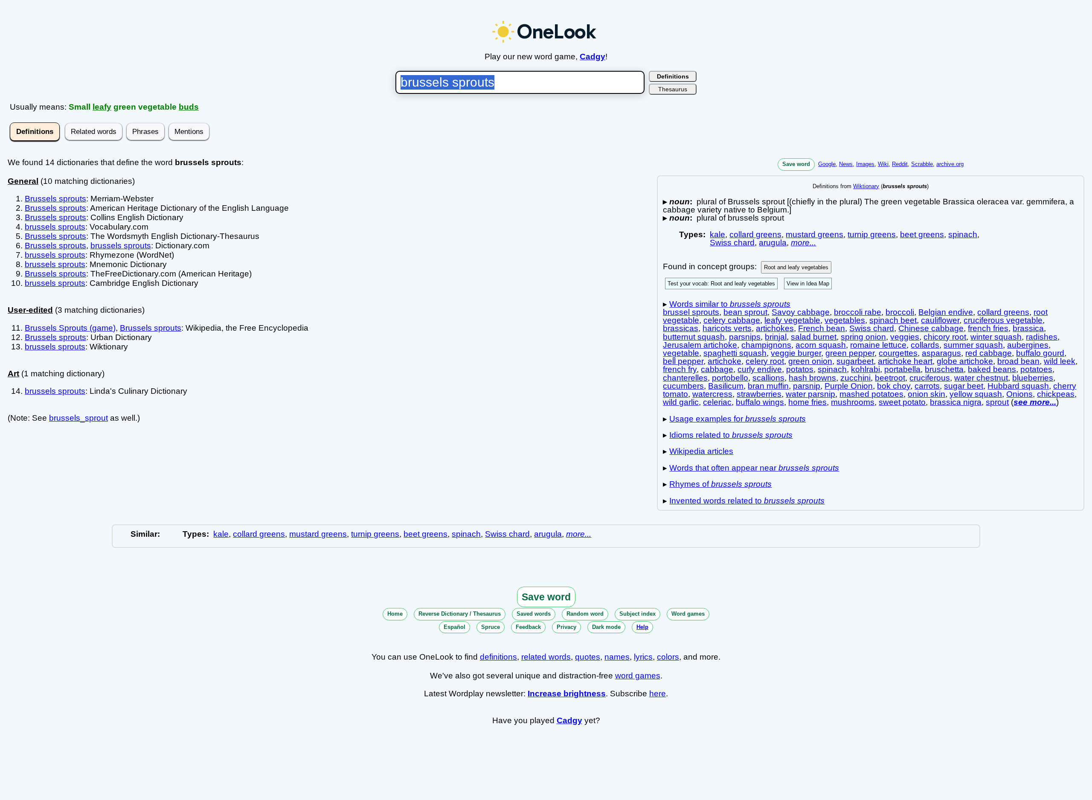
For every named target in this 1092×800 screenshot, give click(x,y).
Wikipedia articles (701, 451)
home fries (807, 402)
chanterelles (685, 377)
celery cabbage (731, 320)
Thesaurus (672, 89)
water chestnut (981, 377)
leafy (102, 106)
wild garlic (681, 402)
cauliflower (940, 320)
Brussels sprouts (55, 198)
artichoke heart (905, 361)
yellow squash (976, 394)
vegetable (681, 353)
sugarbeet (855, 361)
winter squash (996, 336)
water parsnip (810, 394)
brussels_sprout (78, 417)
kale (717, 234)
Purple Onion (849, 385)
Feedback (528, 627)
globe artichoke (965, 361)
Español (454, 627)
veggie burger (796, 353)
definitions (498, 656)
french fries (988, 328)
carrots (927, 385)
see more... (1035, 402)
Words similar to (729, 304)
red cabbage (988, 353)
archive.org (950, 164)
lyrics (643, 656)
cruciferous (929, 377)
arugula (773, 242)
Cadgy (592, 56)
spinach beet (893, 320)
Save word (796, 164)
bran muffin (768, 385)
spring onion (863, 336)
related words (546, 656)
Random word (585, 614)
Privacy (566, 627)
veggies (904, 336)
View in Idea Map (808, 283)
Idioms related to (731, 435)
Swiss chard (732, 242)
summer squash (973, 344)
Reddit (900, 164)
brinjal (776, 336)
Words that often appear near (754, 467)
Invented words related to (747, 500)
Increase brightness (567, 693)
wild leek (1059, 361)
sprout (997, 402)
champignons (766, 344)
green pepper (849, 353)
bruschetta (944, 369)
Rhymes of (720, 484)
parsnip (806, 385)
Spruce (490, 627)
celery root (765, 361)
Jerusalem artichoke (700, 344)
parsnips (745, 336)
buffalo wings (760, 402)
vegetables (845, 320)
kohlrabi (865, 369)
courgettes (898, 353)
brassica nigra (956, 402)
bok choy (893, 385)
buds (189, 106)
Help (642, 627)
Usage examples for (737, 418)
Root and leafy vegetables (796, 267)
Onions (1019, 394)
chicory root (945, 336)
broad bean (1018, 361)
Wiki (883, 164)
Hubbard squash (1018, 385)
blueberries (1032, 377)
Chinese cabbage (931, 328)
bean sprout (745, 312)
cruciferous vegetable (1003, 320)
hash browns (812, 377)
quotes (587, 656)
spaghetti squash (735, 353)
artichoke (724, 361)
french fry (680, 369)
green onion (810, 361)
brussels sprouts (55, 226)
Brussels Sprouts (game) (70, 327)
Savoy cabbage (801, 312)
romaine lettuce (878, 344)
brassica (1028, 328)
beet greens (922, 234)
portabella (902, 369)
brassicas (680, 328)
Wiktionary (866, 186)
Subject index (637, 614)
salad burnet (813, 336)
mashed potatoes (871, 394)
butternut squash (694, 336)
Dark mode (606, 627)
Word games (688, 614)
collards (925, 344)
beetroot (890, 377)
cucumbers (683, 385)
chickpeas (1056, 394)
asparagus (941, 353)
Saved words (534, 614)
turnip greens (872, 234)
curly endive (760, 369)
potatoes (1036, 369)
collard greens (755, 234)
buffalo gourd (1040, 353)
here (657, 693)
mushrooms (852, 402)
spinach (962, 234)
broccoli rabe (857, 312)
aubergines (1027, 344)
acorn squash (821, 344)
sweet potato (902, 402)
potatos (799, 369)
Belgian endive (945, 312)
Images (865, 164)
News (846, 164)
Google (827, 164)
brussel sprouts (691, 312)
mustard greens (814, 234)
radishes (1041, 336)
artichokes (775, 328)
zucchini (855, 377)
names (617, 656)
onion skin (926, 394)
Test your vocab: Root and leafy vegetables (721, 283)
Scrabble (922, 164)
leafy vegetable (792, 320)
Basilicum (725, 385)
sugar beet (963, 385)
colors (668, 656)
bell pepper (683, 361)
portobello (730, 377)
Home (395, 614)
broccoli (900, 312)
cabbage (717, 369)
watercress (712, 394)
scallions (768, 377)
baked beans (992, 369)
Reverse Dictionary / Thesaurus (459, 614)
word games (637, 675)
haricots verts (727, 328)
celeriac (717, 402)
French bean (821, 328)
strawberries (759, 394)
